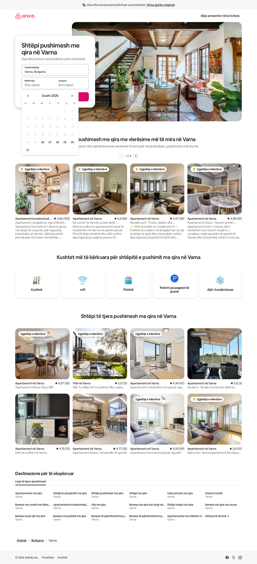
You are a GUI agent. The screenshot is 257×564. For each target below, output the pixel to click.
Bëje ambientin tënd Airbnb (220, 16)
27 (50, 142)
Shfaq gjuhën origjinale (161, 5)
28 (57, 142)
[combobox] (55, 71)
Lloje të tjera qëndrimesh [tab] (30, 481)
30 (72, 142)
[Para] (136, 156)
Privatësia (48, 557)
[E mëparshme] (122, 156)
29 (64, 142)
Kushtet (63, 557)
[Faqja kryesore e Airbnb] (25, 16)
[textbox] (38, 85)
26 (42, 142)
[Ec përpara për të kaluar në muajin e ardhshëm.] (72, 96)
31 (27, 150)
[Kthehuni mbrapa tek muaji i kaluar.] (28, 96)
